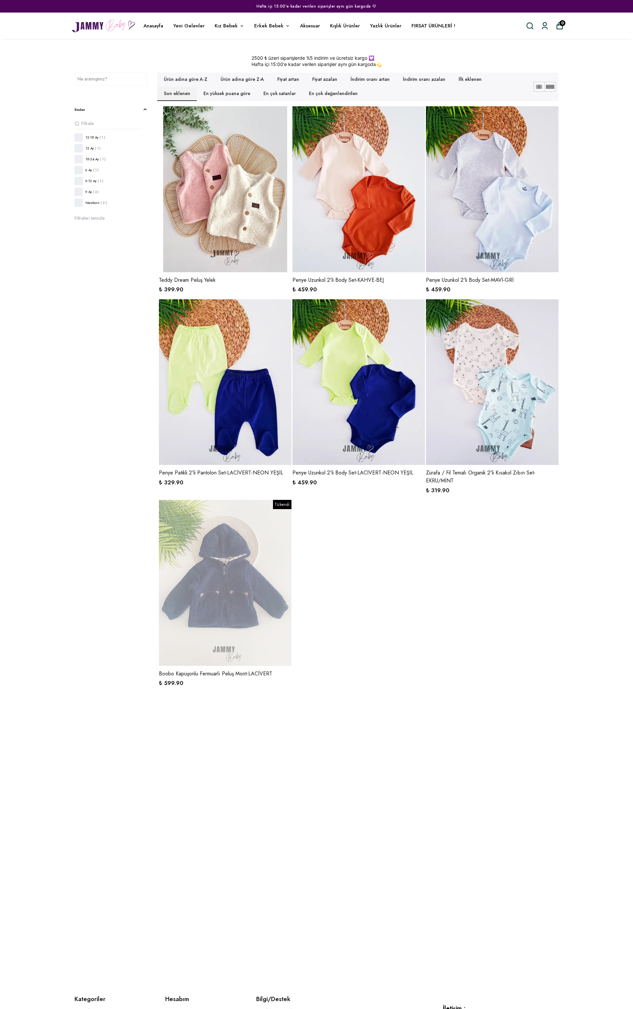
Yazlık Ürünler (386, 25)
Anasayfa (153, 25)
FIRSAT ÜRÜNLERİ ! (433, 25)
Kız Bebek (226, 25)
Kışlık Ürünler (345, 25)
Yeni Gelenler (189, 25)
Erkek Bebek (269, 25)
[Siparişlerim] (545, 26)
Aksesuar (310, 25)
